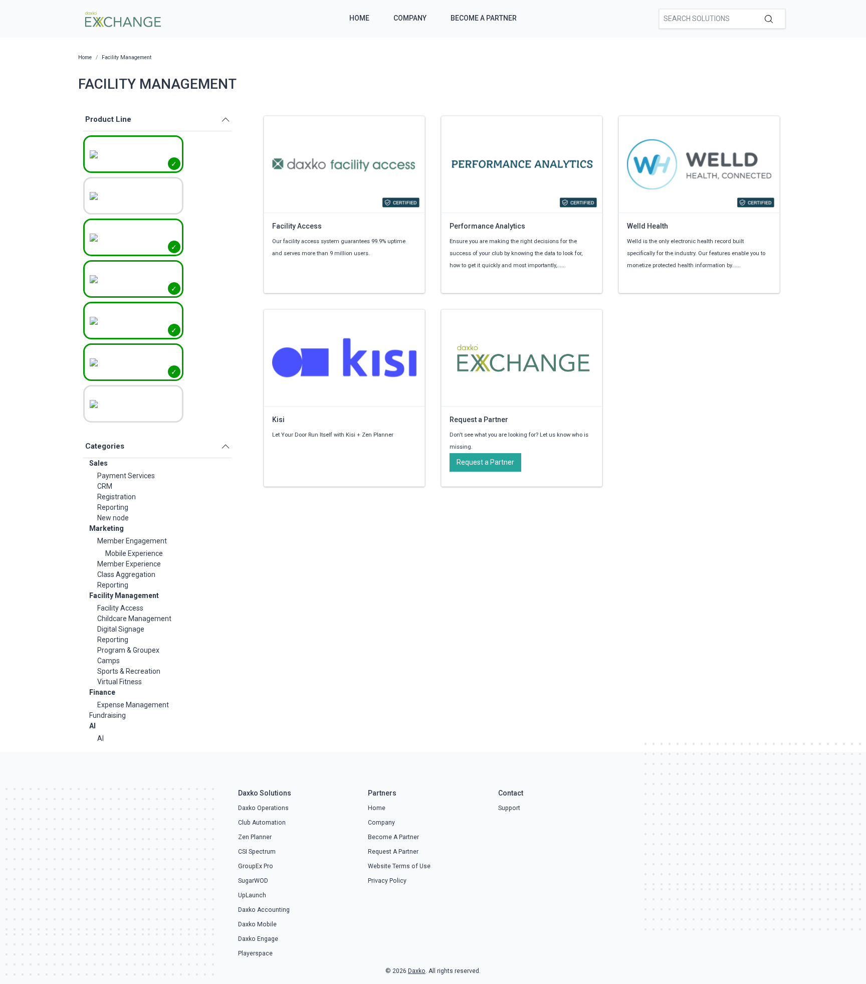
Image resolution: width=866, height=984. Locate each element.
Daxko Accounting (264, 909)
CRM (104, 486)
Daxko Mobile (257, 924)
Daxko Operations (263, 808)
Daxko (416, 970)
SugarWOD (253, 880)
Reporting (112, 507)
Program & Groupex (128, 650)
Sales (98, 463)
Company (409, 18)
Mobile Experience (134, 553)
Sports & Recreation (128, 671)
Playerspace (255, 953)
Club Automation (262, 822)
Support (509, 808)
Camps (108, 661)
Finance (102, 692)
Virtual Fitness (119, 682)
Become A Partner (484, 18)
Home (359, 18)
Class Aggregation (126, 574)
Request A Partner (393, 851)
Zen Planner (255, 837)
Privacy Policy (387, 880)
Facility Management (124, 596)
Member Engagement (132, 541)
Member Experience (129, 564)
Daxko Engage (258, 938)
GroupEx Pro (255, 866)
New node (113, 518)
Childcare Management (134, 619)
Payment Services (126, 476)
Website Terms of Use (399, 866)
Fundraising (107, 715)
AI (92, 726)
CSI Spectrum (257, 851)
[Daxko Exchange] (122, 18)
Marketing (106, 528)
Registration (116, 497)
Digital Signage (120, 629)
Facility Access (120, 608)
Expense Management (133, 705)
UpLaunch (252, 895)
